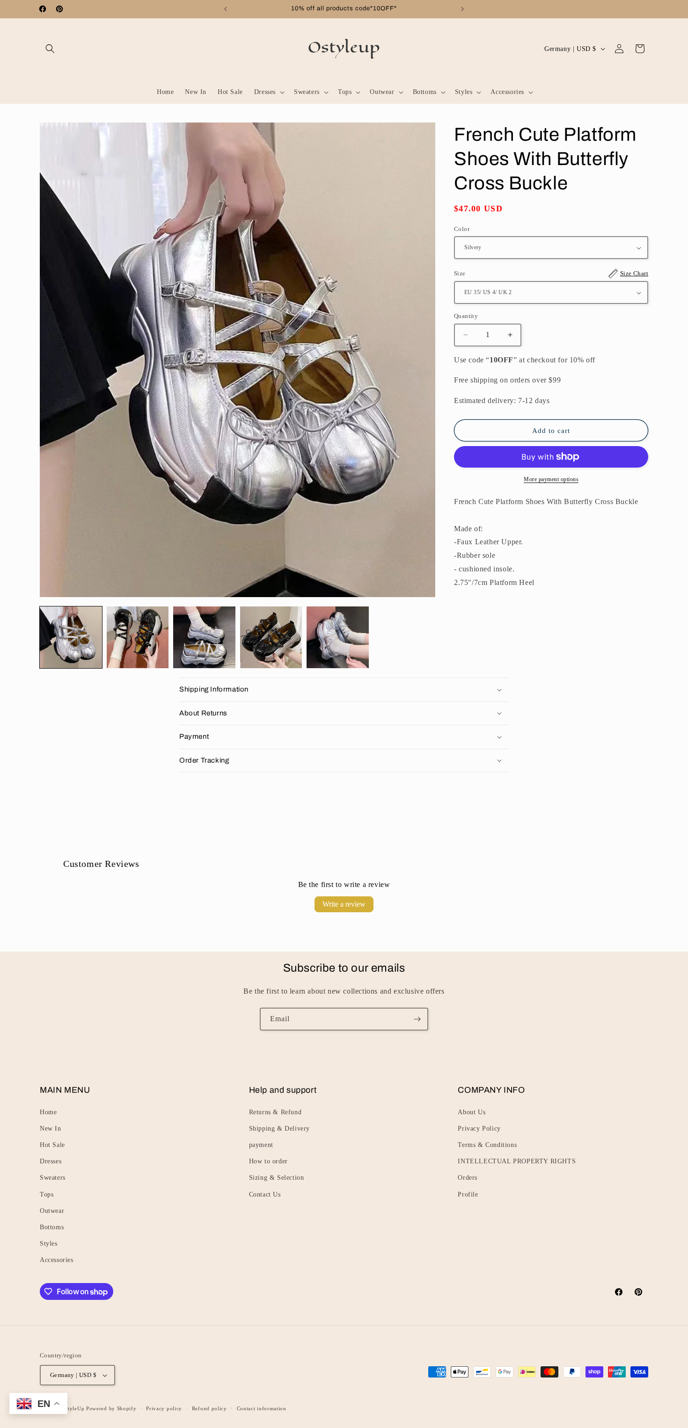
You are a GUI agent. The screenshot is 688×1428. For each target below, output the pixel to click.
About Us (471, 1112)
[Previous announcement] (225, 9)
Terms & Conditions (487, 1144)
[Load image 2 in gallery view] (138, 637)
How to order (268, 1161)
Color (461, 228)
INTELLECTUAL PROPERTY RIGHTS (517, 1161)
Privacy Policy (479, 1128)
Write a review (344, 904)
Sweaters (53, 1177)
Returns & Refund (275, 1112)
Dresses (50, 1161)
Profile (468, 1194)
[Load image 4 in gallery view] (271, 637)
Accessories (56, 1259)
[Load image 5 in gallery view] (338, 637)
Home (48, 1112)
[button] (50, 48)
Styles (49, 1243)
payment (261, 1144)
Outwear (52, 1210)
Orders (467, 1177)
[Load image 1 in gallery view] (71, 637)
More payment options (551, 479)
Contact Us (265, 1194)
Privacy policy (164, 1408)
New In (50, 1128)
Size (551, 273)
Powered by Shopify (111, 1408)
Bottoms (52, 1227)
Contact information (261, 1408)
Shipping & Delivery (279, 1128)
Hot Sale (52, 1144)
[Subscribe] (417, 1019)
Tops (46, 1194)
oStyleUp (73, 1408)
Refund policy (209, 1408)
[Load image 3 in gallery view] (204, 637)
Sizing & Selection (276, 1177)
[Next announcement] (462, 9)
